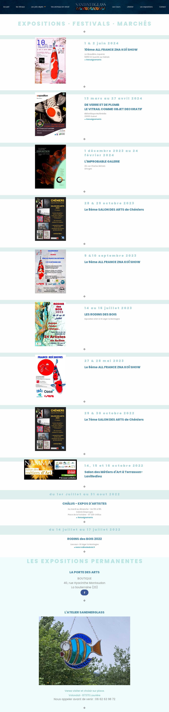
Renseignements (93, 59)
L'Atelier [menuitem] (130, 7)
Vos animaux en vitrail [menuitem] (60, 7)
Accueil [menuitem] (6, 7)
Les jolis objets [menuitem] (37, 7)
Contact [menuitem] (162, 7)
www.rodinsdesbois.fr (85, 547)
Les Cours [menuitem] (116, 7)
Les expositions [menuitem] (146, 7)
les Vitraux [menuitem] (20, 7)
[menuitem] (91, 6)
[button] (84, 592)
